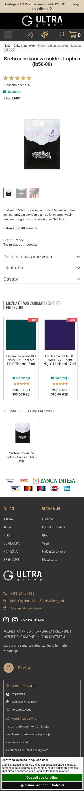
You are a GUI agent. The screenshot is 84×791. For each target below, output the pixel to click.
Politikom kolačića (57, 771)
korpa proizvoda (21, 710)
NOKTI (8, 535)
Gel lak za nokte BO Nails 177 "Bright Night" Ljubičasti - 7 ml (59, 360)
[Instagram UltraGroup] (15, 620)
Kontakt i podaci (53, 527)
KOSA (7, 527)
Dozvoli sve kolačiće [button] (42, 777)
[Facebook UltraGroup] (6, 620)
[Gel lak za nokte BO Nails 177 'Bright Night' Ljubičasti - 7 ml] (60, 335)
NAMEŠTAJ (10, 551)
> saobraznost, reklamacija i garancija (28, 734)
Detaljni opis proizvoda (27, 256)
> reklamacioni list (17, 742)
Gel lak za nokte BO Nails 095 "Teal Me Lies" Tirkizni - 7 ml (21, 360)
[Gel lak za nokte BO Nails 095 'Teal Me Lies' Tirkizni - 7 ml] (21, 335)
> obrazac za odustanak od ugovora (27, 750)
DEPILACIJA (11, 543)
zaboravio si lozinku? (24, 702)
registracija (18, 694)
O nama (47, 519)
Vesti (45, 543)
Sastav (10, 278)
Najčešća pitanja (53, 551)
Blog (45, 535)
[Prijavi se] (32, 666)
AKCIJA (8, 519)
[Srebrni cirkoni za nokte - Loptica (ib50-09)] (22, 433)
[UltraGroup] (42, 21)
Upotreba (13, 267)
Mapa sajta (49, 559)
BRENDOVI (11, 559)
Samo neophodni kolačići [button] (44, 785)
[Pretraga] (61, 35)
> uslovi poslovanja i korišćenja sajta (27, 726)
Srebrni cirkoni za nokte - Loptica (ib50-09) (21, 457)
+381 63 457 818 (22, 593)
